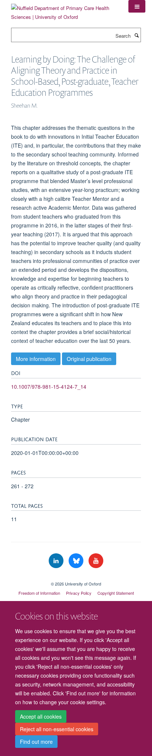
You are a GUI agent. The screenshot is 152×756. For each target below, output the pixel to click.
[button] (136, 6)
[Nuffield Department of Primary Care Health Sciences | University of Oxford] (64, 9)
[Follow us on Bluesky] (77, 560)
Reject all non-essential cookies (56, 729)
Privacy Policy (78, 593)
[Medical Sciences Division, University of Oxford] (76, 577)
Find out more (36, 741)
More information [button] (36, 358)
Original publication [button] (89, 358)
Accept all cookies (41, 716)
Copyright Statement (115, 593)
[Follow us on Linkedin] (57, 560)
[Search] (136, 35)
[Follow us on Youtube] (96, 560)
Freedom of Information (39, 593)
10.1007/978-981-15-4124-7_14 (48, 386)
